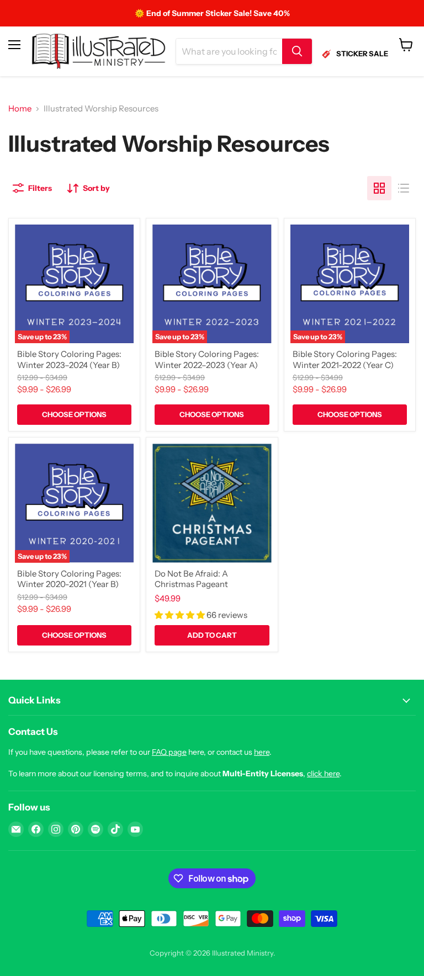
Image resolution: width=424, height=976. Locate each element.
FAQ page (169, 752)
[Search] (297, 51)
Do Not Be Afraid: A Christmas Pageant (191, 579)
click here (323, 773)
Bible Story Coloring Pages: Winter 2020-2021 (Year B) (69, 579)
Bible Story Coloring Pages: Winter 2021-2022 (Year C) (345, 359)
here (261, 752)
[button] (180, 615)
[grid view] (379, 188)
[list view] (403, 188)
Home (19, 108)
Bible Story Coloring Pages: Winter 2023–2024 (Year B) (69, 359)
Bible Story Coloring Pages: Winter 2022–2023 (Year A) (207, 359)
